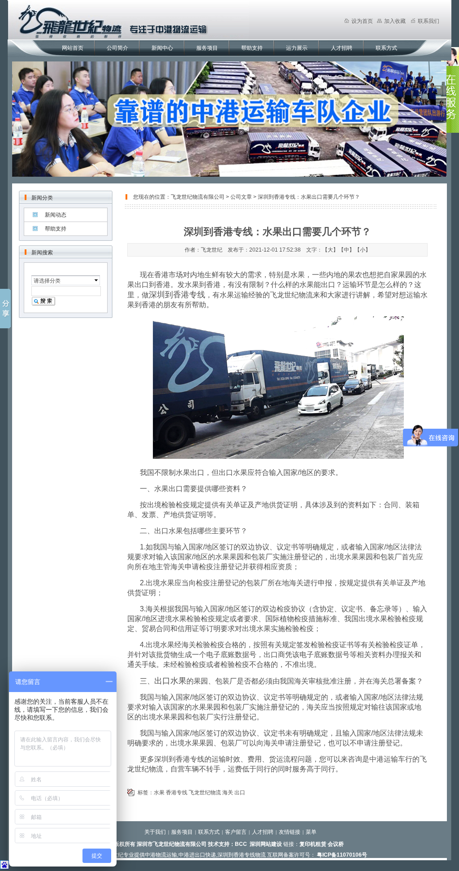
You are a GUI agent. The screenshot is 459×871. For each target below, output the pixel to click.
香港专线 (176, 792)
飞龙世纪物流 (205, 792)
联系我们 (428, 21)
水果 (159, 792)
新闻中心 (162, 48)
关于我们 (155, 832)
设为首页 (362, 21)
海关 (227, 792)
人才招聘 (341, 48)
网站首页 (72, 48)
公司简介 (117, 48)
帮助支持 (252, 48)
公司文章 (241, 197)
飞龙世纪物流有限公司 (198, 197)
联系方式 (386, 48)
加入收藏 (395, 21)
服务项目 (207, 48)
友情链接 (289, 832)
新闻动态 (55, 215)
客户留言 (236, 832)
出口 (239, 792)
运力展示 (296, 48)
